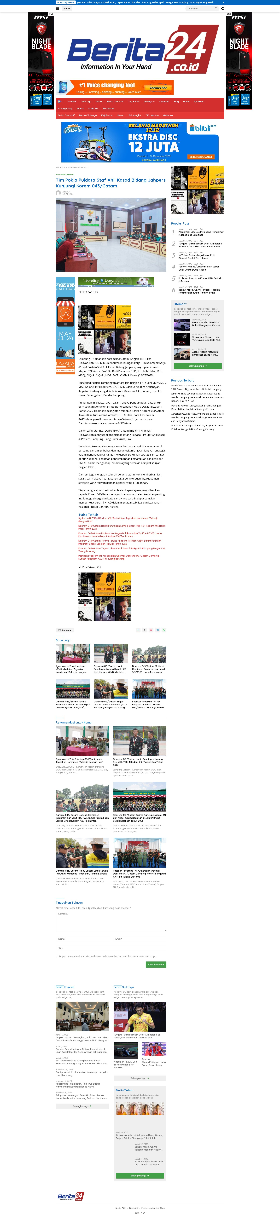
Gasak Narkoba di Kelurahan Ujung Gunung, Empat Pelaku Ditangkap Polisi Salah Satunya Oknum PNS (140, 1137)
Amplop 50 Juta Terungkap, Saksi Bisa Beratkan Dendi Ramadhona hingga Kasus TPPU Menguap (82, 1039)
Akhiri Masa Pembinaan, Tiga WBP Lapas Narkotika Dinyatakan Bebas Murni (78, 1085)
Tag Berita (134, 101)
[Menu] (58, 8)
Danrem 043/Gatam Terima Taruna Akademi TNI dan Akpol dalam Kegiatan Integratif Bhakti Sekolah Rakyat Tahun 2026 (119, 542)
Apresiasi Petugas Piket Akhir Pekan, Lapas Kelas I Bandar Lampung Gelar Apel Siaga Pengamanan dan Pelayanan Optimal (197, 417)
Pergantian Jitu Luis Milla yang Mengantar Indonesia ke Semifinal (201, 233)
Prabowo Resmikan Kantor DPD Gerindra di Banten (201, 280)
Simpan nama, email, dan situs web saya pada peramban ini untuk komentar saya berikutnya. (107, 956)
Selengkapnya (197, 366)
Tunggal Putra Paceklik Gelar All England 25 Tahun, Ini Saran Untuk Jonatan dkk (200, 245)
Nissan (120, 115)
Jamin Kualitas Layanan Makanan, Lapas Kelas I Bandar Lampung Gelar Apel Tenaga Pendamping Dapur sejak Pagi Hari (197, 397)
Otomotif (164, 101)
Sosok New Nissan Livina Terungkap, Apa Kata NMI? (206, 338)
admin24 (66, 191)
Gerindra (168, 115)
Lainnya (148, 101)
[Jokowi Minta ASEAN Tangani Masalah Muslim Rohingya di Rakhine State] (124, 1149)
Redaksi (198, 101)
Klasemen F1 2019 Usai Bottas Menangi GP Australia (125, 1064)
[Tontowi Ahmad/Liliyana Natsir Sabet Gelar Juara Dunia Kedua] (154, 1049)
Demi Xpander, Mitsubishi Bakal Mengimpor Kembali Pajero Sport (206, 324)
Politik (99, 101)
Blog (176, 101)
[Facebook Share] (138, 630)
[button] (216, 8)
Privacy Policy (65, 108)
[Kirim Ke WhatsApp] (164, 630)
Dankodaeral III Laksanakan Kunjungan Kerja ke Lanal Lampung (82, 1073)
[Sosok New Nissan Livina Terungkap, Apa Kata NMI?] (182, 339)
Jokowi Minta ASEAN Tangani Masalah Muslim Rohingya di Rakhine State (199, 291)
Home (186, 101)
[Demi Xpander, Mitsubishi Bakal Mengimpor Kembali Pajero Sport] (182, 325)
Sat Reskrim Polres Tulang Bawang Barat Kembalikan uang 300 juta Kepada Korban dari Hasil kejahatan (81, 1062)
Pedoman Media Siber (153, 1208)
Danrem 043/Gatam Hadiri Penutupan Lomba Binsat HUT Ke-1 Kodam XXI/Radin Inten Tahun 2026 (121, 527)
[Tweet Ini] (144, 630)
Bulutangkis (135, 115)
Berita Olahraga (88, 115)
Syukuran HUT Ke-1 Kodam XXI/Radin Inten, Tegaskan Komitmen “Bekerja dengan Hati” (118, 520)
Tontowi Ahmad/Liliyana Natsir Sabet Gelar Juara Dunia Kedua (199, 268)
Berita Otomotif (115, 101)
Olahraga (86, 101)
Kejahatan (106, 115)
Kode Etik (93, 108)
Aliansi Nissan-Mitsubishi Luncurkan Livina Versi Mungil (205, 353)
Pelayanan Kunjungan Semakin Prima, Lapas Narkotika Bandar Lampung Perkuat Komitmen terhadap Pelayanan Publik (81, 1097)
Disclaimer (108, 108)
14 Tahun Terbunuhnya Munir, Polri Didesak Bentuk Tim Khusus (197, 257)
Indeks (67, 8)
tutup (51, 14)
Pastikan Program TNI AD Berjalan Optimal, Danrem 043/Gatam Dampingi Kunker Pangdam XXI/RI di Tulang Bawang (118, 557)
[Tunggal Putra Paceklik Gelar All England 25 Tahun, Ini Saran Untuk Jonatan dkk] (140, 1017)
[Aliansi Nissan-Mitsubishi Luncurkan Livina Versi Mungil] (182, 354)
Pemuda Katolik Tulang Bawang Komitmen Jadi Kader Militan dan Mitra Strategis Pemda (176, 2)
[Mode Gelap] (222, 8)
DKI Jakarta (152, 115)
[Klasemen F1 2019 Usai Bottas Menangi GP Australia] (126, 1050)
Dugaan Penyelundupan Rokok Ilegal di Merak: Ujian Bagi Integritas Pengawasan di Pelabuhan (81, 1050)
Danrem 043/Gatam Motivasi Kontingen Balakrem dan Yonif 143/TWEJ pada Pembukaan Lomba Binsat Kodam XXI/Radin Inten (120, 535)
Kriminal (72, 101)
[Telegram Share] (157, 630)
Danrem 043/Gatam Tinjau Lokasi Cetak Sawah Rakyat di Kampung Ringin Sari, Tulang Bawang (121, 550)
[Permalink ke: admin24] (58, 192)
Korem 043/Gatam (65, 174)
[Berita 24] (139, 47)
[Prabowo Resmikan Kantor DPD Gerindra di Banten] (124, 1164)
